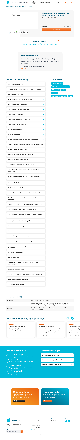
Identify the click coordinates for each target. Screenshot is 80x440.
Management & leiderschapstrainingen (39, 434)
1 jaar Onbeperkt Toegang (33, 2)
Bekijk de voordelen (19, 401)
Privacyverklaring (64, 438)
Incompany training (36, 425)
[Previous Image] (10, 20)
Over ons (53, 2)
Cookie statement (71, 438)
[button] (72, 318)
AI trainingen (34, 431)
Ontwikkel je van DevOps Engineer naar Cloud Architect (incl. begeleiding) (21, 6)
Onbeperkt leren (35, 423)
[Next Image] (36, 20)
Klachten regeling (49, 438)
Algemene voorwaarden (56, 438)
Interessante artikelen (36, 420)
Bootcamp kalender (36, 427)
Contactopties (47, 401)
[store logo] (11, 2)
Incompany (41, 2)
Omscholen (47, 2)
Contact (57, 2)
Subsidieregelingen (35, 429)
